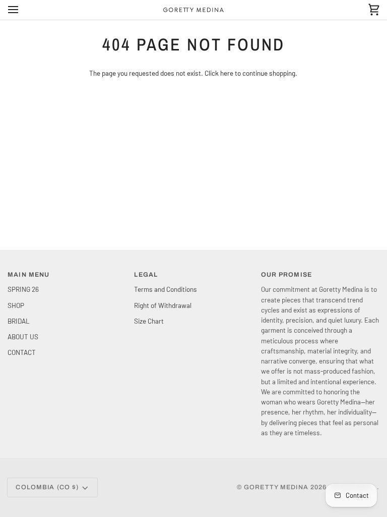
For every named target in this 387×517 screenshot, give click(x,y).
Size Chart (149, 321)
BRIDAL (19, 321)
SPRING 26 (23, 289)
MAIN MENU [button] (28, 274)
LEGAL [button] (146, 274)
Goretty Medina (276, 487)
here (226, 73)
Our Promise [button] (286, 274)
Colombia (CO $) (47, 487)
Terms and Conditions (165, 289)
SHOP (16, 305)
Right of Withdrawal (162, 305)
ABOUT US (23, 336)
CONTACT (22, 352)
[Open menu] (22, 10)
